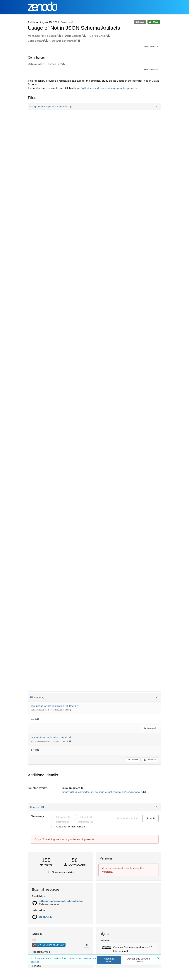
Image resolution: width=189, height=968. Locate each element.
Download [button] (151, 728)
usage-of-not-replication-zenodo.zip (51, 737)
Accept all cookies (109, 959)
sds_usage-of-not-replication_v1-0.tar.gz (54, 705)
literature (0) (63, 816)
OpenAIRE (45, 916)
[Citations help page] (43, 807)
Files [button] (37, 697)
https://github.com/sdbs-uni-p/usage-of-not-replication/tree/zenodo (101, 791)
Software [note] (139, 22)
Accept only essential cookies (138, 959)
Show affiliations (151, 46)
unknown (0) (85, 821)
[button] (94, 106)
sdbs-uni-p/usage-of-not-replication (61, 900)
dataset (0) (85, 816)
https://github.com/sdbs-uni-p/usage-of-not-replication (105, 88)
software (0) (63, 821)
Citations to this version (70, 826)
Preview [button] (134, 760)
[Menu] (158, 7)
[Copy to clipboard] (86, 944)
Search (150, 818)
